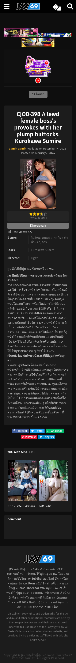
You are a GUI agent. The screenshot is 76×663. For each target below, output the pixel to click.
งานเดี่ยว (57, 237)
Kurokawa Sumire (42, 250)
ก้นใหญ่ (36, 237)
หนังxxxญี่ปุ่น (30, 407)
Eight (34, 258)
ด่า (66, 237)
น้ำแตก (35, 242)
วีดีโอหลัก (38, 94)
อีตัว (44, 242)
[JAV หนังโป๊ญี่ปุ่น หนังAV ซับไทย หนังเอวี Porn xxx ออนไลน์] (26, 9)
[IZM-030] (53, 482)
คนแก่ (46, 237)
